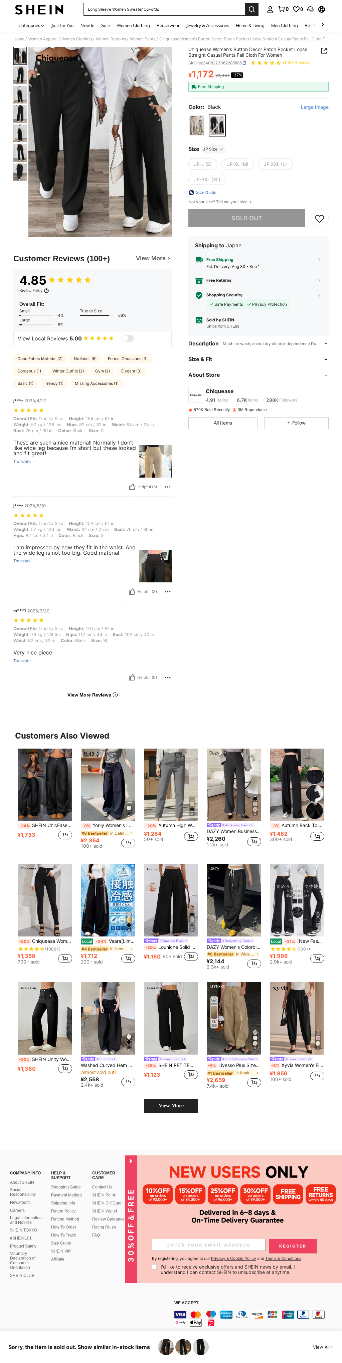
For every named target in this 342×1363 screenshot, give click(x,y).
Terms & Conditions (283, 1258)
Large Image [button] (315, 107)
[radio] (196, 125)
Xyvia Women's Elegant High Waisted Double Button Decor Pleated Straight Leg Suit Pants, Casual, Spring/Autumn (297, 1065)
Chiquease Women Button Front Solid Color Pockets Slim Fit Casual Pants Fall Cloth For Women (45, 941)
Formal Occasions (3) (128, 358)
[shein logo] (39, 9)
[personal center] (270, 9)
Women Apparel (42, 39)
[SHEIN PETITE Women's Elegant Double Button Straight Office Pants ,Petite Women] (171, 1018)
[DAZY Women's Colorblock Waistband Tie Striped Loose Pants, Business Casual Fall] (234, 900)
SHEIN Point (103, 1195)
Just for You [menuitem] (62, 25)
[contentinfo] (256, 1319)
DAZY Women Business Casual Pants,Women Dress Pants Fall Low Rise (234, 831)
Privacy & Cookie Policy (233, 1258)
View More (171, 1105)
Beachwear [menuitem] (168, 25)
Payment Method (66, 1195)
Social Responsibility (23, 1192)
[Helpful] (132, 487)
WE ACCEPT (186, 1303)
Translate (22, 461)
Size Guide (61, 1243)
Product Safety (23, 1246)
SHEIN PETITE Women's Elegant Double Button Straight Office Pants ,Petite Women (171, 1065)
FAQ (96, 1235)
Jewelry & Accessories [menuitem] (207, 25)
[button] (310, 9)
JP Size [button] (210, 149)
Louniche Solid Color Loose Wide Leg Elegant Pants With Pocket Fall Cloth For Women (171, 947)
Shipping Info (63, 1203)
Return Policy (63, 1211)
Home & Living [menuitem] (250, 25)
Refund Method (65, 1219)
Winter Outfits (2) (68, 370)
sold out (246, 218)
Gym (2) (102, 370)
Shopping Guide (66, 1187)
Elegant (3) (131, 370)
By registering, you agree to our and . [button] (227, 1258)
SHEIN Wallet (104, 1211)
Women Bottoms (111, 39)
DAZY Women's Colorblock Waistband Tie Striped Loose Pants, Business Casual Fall (234, 947)
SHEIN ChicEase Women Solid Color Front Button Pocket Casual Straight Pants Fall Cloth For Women (45, 825)
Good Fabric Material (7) (39, 358)
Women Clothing (76, 39)
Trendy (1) (54, 383)
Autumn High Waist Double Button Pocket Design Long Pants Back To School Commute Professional (171, 825)
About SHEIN (22, 1182)
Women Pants (142, 39)
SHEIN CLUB (22, 1275)
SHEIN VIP (61, 1251)
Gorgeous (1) (29, 370)
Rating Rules (104, 1227)
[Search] (252, 9)
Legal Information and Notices (26, 1220)
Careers (17, 1210)
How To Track (63, 1235)
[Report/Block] (168, 487)
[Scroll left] (314, 25)
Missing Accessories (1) (97, 383)
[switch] (128, 338)
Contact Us (102, 1187)
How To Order (63, 1227)
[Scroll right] (322, 25)
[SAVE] (320, 218)
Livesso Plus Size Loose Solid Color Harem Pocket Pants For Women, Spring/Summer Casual (234, 1065)
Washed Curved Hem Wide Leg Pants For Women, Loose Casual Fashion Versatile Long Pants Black (108, 1065)
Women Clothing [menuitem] (133, 25)
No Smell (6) (85, 358)
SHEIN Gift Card (107, 1203)
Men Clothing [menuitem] (284, 25)
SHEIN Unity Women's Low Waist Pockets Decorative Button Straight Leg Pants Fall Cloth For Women (45, 1059)
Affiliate (57, 1259)
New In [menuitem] (87, 25)
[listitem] (45, 801)
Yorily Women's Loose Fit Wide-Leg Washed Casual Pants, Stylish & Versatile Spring (108, 825)
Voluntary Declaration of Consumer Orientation (22, 1260)
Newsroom (20, 1202)
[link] (283, 9)
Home (18, 39)
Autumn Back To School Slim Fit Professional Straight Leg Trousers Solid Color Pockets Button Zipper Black (297, 825)
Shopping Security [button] (224, 295)
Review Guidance (108, 1219)
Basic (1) (25, 383)
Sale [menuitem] (105, 25)
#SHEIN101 (21, 1238)
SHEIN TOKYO (23, 1230)
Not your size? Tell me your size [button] (218, 202)
